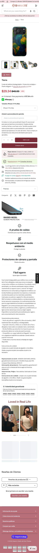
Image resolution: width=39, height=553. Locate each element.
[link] (11, 195)
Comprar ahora (19, 145)
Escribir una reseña (19, 495)
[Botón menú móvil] (3, 5)
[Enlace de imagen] (10, 418)
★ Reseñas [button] (37, 278)
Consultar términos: (26, 161)
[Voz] (30, 11)
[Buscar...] (34, 11)
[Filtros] (4, 485)
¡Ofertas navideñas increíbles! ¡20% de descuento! (20, 16)
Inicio (17, 19)
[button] (36, 5)
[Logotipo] (19, 5)
